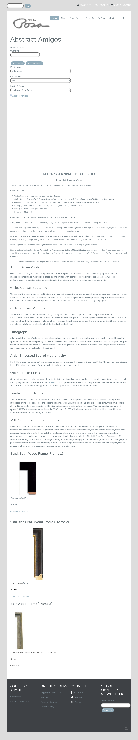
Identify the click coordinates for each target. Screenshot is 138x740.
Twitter (78, 697)
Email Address (107, 700)
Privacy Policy (47, 706)
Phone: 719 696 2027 (20, 701)
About (64, 18)
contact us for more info (19, 511)
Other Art (90, 18)
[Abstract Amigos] (19, 95)
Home (55, 18)
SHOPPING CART (122, 5)
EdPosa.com (55, 382)
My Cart (112, 18)
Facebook (78, 692)
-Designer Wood (16, 583)
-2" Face (13, 589)
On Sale (102, 18)
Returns (44, 697)
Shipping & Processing (50, 692)
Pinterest (79, 702)
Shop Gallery (76, 18)
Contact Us (15, 696)
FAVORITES (85, 5)
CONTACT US (101, 5)
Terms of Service (48, 702)
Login (122, 18)
